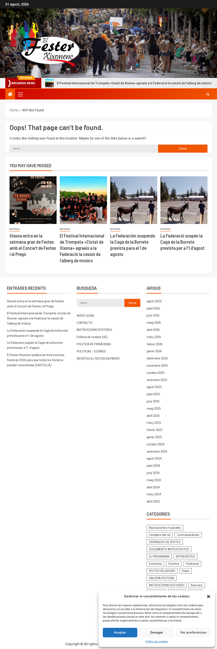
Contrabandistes (188, 535)
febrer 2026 (155, 344)
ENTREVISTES (185, 556)
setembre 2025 (157, 380)
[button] (208, 596)
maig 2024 (154, 480)
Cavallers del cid (159, 535)
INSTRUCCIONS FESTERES (94, 329)
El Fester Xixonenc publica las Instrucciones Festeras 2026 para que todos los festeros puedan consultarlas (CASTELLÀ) (35, 360)
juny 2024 (153, 473)
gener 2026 (154, 351)
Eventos (173, 563)
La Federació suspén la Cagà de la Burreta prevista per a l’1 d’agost (182, 242)
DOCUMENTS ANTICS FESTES (169, 549)
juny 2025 (153, 401)
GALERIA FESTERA (161, 578)
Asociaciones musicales (165, 527)
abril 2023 (153, 501)
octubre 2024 (155, 444)
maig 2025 (154, 408)
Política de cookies (157, 641)
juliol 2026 (153, 308)
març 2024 (154, 494)
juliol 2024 (153, 465)
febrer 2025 (155, 430)
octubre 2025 (155, 372)
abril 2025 (153, 415)
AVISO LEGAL (86, 315)
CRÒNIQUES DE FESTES (165, 542)
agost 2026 (154, 301)
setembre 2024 (157, 451)
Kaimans (197, 585)
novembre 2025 (157, 365)
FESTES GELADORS (162, 571)
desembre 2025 (157, 358)
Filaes (185, 571)
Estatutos (155, 563)
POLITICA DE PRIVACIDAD (94, 344)
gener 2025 (154, 437)
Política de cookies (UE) (92, 337)
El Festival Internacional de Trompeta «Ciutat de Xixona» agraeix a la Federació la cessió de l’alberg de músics (116, 83)
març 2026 (154, 337)
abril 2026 (153, 329)
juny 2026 (153, 315)
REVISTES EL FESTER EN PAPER (98, 358)
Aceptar (120, 632)
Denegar (156, 632)
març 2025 (154, 422)
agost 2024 (154, 458)
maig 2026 (154, 322)
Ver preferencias (193, 632)
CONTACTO (84, 322)
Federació (192, 563)
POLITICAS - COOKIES (91, 351)
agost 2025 (154, 387)
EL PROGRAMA (159, 556)
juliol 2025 (153, 394)
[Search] (208, 94)
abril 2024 (153, 487)
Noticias (15, 229)
